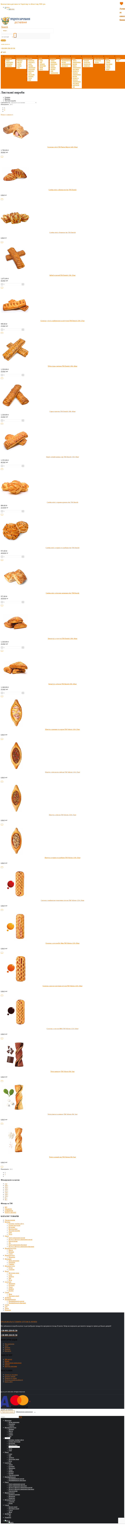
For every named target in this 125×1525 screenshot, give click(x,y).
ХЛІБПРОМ (9, 1211)
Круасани (31, 69)
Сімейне (9, 66)
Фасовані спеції (109, 65)
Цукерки (53, 62)
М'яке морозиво (14, 1260)
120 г (6, 1189)
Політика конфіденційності (14, 1380)
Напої (40, 58)
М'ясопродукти (10, 1266)
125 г (6, 1191)
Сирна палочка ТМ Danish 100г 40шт (62, 411)
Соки (41, 60)
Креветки (87, 66)
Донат (53, 66)
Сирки (19, 66)
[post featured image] (15, 144)
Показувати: (5, 104)
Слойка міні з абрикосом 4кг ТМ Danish (62, 190)
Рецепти (7, 1349)
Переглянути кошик (7, 1412)
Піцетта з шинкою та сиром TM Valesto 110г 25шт (62, 729)
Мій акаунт (8, 1359)
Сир (18, 67)
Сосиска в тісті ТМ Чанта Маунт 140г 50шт (62, 147)
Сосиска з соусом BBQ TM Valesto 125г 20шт (62, 1029)
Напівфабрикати (66, 58)
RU (13, 9)
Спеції (107, 58)
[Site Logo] (15, 24)
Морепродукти (87, 58)
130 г (6, 1192)
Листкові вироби (31, 75)
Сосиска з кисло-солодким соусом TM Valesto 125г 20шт (62, 986)
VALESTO (8, 1209)
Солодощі (53, 58)
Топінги (42, 64)
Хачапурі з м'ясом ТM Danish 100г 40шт (62, 684)
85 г (6, 1198)
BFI (6, 1207)
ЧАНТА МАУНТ (10, 1212)
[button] (4, 26)
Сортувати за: (5, 102)
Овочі (73, 58)
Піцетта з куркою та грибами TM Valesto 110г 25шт (62, 858)
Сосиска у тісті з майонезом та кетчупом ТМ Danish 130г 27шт (62, 321)
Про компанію (9, 1344)
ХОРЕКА (118, 58)
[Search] (15, 35)
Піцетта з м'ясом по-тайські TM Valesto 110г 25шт (62, 772)
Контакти (8, 1351)
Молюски (87, 64)
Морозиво (8, 58)
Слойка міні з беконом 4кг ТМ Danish (62, 232)
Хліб (29, 80)
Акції (6, 1346)
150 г (6, 1196)
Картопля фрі (13, 1241)
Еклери (53, 69)
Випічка (29, 58)
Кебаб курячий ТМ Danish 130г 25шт (62, 275)
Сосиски (98, 60)
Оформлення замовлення (13, 1363)
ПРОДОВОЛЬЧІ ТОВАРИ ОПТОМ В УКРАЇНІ (19, 1321)
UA (8, 7)
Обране (7, 1364)
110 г (6, 1187)
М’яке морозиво (9, 61)
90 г (6, 1199)
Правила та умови (11, 1378)
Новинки (8, 1310)
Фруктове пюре (42, 66)
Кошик (7, 1361)
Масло (19, 62)
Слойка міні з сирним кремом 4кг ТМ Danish (62, 502)
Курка (97, 62)
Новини (7, 1347)
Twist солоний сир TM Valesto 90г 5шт (62, 1157)
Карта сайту (9, 1382)
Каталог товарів (10, 1376)
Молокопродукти (21, 58)
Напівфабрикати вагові (16, 1301)
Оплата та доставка (11, 1374)
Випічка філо (31, 72)
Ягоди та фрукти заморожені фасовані (77, 80)
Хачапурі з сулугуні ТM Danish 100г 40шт (62, 638)
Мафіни (53, 67)
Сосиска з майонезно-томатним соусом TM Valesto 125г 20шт (62, 900)
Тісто (30, 78)
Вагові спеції (108, 61)
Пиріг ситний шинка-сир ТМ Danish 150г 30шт (62, 457)
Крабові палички (87, 61)
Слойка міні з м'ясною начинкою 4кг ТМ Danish (62, 593)
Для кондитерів (54, 72)
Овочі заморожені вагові (77, 62)
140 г (6, 1194)
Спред (19, 64)
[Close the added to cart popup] (35, 1412)
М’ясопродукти (98, 58)
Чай (40, 62)
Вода (41, 69)
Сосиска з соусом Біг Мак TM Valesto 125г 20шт (62, 943)
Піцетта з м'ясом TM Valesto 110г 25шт (62, 815)
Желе (107, 69)
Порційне (9, 64)
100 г (6, 1185)
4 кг (6, 1184)
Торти (52, 60)
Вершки (19, 60)
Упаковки (8, 1517)
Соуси (108, 67)
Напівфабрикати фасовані (67, 65)
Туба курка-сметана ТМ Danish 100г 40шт (62, 366)
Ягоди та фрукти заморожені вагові (77, 73)
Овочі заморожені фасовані (77, 67)
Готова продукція (31, 66)
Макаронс (54, 64)
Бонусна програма (11, 1366)
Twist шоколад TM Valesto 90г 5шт (62, 1071)
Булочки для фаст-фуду (31, 62)
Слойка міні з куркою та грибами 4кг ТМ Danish (62, 548)
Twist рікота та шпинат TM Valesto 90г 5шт (62, 1114)
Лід (118, 60)
